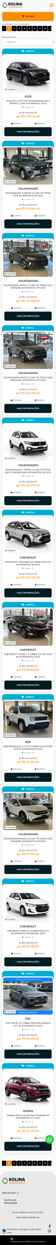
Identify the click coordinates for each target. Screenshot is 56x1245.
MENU (51, 5)
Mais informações (28, 131)
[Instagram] (49, 1231)
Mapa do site (9, 1193)
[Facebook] (48, 1225)
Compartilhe (11, 89)
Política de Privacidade (10, 1201)
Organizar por (8, 37)
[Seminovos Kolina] (12, 5)
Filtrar (29, 16)
